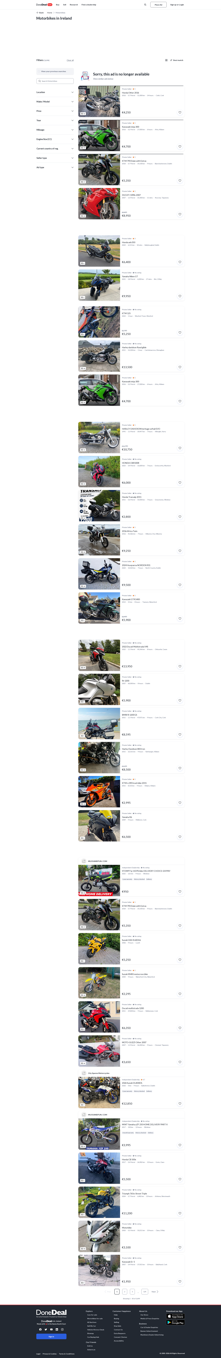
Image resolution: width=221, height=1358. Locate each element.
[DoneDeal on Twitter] (45, 1329)
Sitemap (90, 1333)
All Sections (91, 1322)
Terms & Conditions (66, 1354)
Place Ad (158, 5)
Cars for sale (92, 1315)
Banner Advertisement (149, 1331)
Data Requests (120, 1333)
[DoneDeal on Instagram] (62, 1329)
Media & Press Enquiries (149, 1318)
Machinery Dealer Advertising (151, 1335)
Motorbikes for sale (95, 1318)
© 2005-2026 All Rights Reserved (172, 1353)
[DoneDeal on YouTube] (51, 1329)
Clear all (70, 60)
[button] (89, 4)
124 (144, 1292)
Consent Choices (120, 1337)
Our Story (144, 1315)
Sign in (51, 1336)
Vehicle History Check (95, 1330)
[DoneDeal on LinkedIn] (56, 1329)
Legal (38, 1354)
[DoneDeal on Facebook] (40, 1329)
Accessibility (119, 1341)
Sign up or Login (177, 4)
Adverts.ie (91, 1350)
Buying (116, 1318)
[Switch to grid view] (166, 60)
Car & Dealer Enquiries (149, 1327)
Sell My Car (91, 1326)
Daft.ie (90, 1346)
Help (116, 1315)
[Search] (40, 81)
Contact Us (118, 1330)
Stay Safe (117, 1326)
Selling (116, 1322)
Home (49, 12)
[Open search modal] (145, 4)
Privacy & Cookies (50, 1354)
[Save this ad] (180, 112)
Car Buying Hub (93, 1337)
